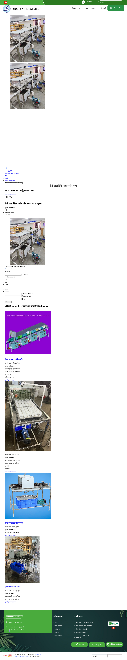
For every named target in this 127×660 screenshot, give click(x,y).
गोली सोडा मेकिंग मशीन (82, 629)
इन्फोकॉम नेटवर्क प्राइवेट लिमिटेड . (22, 656)
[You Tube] (5, 3)
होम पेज (74, 8)
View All (78, 637)
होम (6, 176)
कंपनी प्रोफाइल (83, 8)
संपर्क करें (103, 8)
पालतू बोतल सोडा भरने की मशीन (84, 622)
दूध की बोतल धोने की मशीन (13, 587)
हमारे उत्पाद (94, 8)
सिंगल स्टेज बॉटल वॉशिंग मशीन (14, 523)
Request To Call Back (12, 173)
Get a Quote (116, 8)
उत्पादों (6, 178)
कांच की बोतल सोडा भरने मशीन (84, 626)
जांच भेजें (9, 171)
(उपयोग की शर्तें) (38, 654)
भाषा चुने (115, 656)
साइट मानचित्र (58, 636)
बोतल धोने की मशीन (10, 180)
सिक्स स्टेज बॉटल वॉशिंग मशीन (14, 359)
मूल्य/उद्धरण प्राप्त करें (10, 195)
